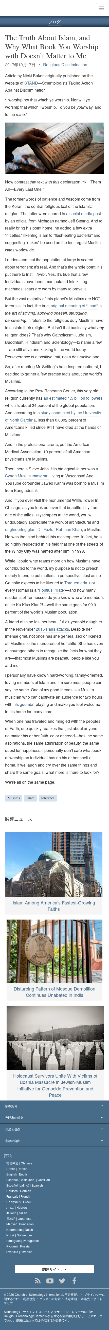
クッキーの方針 (50, 1299)
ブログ (54, 21)
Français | (18, 1196)
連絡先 (85, 1299)
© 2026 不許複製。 (42, 1294)
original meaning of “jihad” (74, 306)
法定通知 (71, 1299)
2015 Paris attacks (52, 629)
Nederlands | (19, 1229)
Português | (22, 1240)
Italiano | (16, 1213)
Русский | (18, 1246)
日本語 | (18, 1218)
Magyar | (20, 1224)
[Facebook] (74, 1280)
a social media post (83, 213)
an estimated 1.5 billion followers (73, 398)
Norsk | (19, 1235)
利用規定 (29, 1299)
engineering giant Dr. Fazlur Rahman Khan (43, 529)
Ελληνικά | (18, 1202)
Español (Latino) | (24, 1185)
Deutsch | (18, 1191)
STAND (31, 83)
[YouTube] (50, 1280)
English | (17, 1174)
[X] (62, 1280)
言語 (8, 1155)
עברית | (16, 1207)
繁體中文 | (19, 1163)
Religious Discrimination (65, 64)
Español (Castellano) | (28, 1179)
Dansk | (16, 1168)
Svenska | (19, 1251)
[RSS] (37, 1280)
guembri (27, 704)
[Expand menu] (54, 1106)
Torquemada (75, 583)
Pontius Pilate (51, 590)
